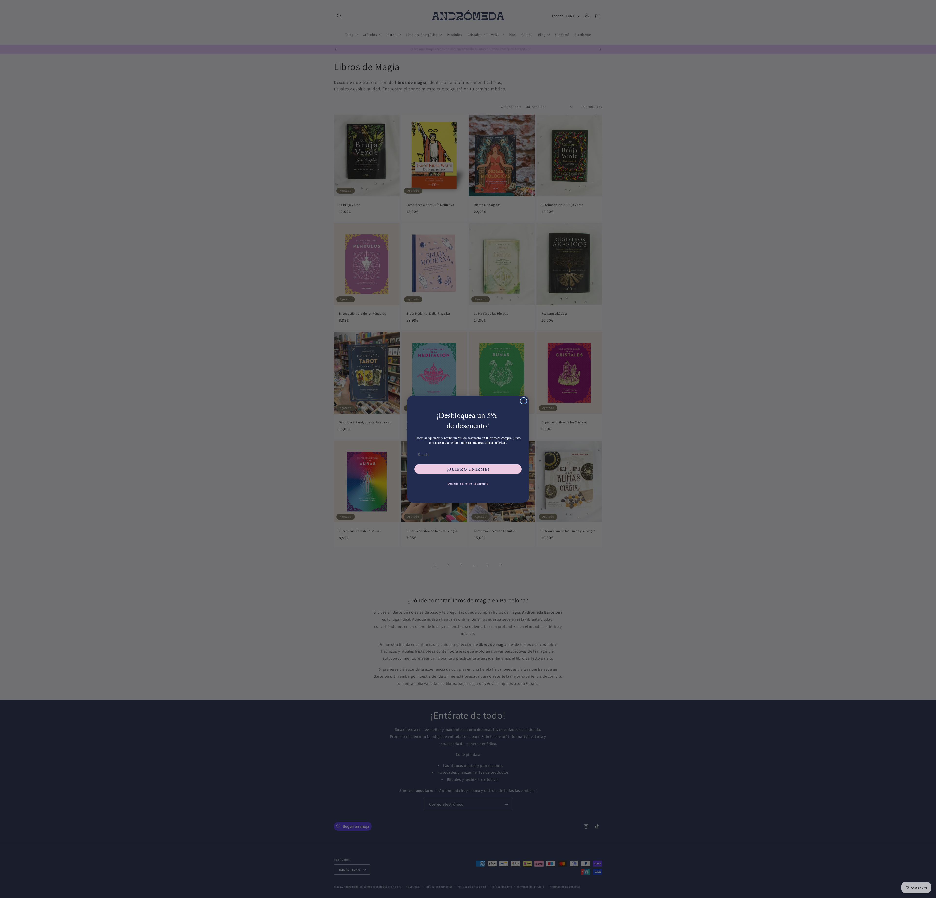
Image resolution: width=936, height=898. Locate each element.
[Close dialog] (523, 401)
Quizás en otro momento (468, 484)
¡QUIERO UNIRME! (468, 469)
